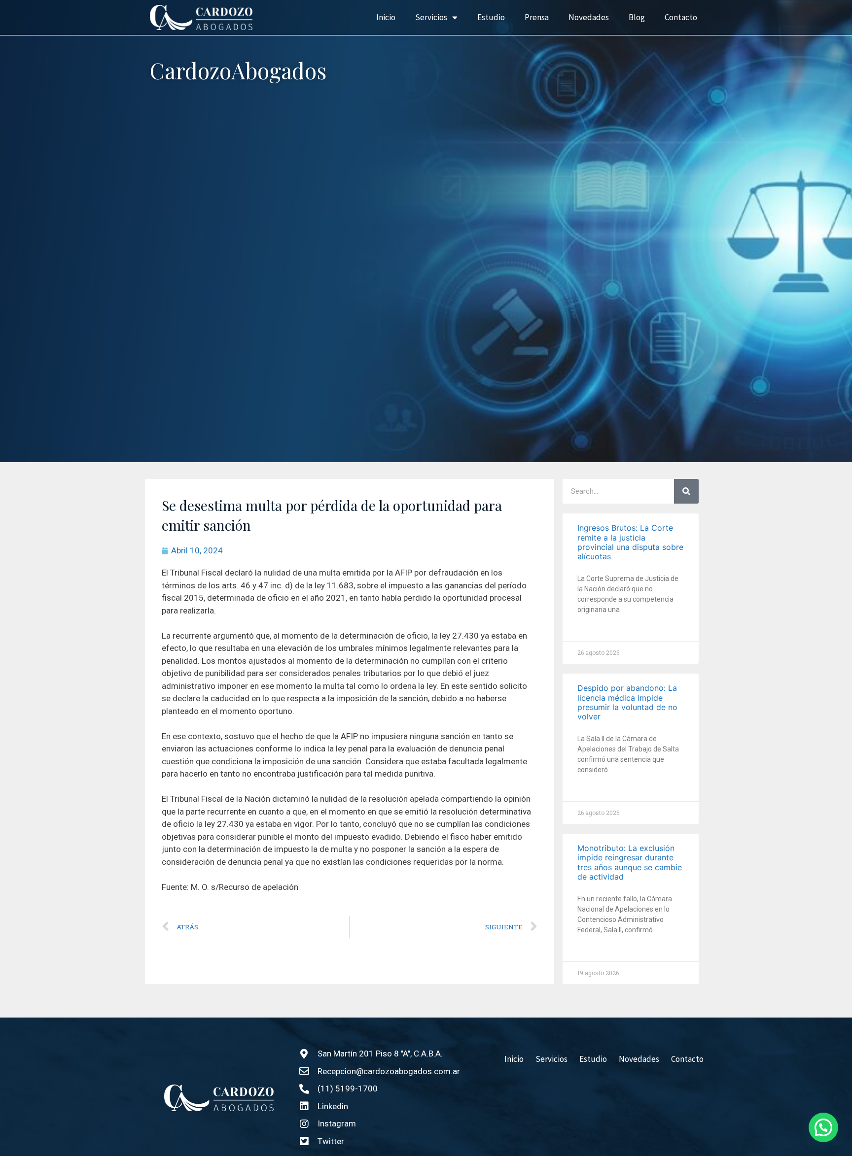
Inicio (385, 17)
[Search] (686, 491)
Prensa (537, 17)
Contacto (681, 17)
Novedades (588, 17)
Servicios (431, 17)
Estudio (491, 17)
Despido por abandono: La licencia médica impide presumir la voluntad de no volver (627, 702)
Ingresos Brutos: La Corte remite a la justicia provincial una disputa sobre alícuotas (630, 542)
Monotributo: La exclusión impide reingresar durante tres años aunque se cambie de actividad (629, 862)
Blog (637, 17)
